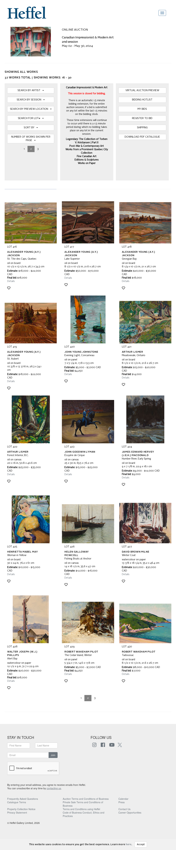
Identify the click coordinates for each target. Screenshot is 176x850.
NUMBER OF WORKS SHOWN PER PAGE (30, 139)
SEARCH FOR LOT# (30, 118)
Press (121, 802)
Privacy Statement (17, 812)
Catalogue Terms (16, 802)
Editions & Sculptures (87, 160)
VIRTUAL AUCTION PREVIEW (142, 90)
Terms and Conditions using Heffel (81, 809)
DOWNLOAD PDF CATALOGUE (142, 137)
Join (53, 755)
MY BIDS (142, 109)
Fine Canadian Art (86, 156)
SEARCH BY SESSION (30, 100)
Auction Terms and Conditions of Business (86, 798)
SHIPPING (142, 127)
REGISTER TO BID (142, 118)
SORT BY (30, 127)
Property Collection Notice (21, 809)
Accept (141, 844)
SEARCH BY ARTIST (30, 90)
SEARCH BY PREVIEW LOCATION (30, 109)
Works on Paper (87, 163)
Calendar (123, 798)
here (128, 844)
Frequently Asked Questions (22, 798)
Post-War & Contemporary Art (86, 146)
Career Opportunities (129, 812)
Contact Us (124, 809)
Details (11, 281)
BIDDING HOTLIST (142, 100)
